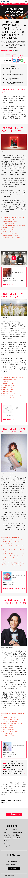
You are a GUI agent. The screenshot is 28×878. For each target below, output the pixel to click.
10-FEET (8, 284)
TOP (1, 3)
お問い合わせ (13, 868)
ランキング (7, 840)
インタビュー (7, 835)
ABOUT (15, 829)
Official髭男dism (10, 419)
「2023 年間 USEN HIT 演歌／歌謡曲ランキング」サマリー (15, 83)
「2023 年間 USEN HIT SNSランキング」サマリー (14, 75)
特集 (5, 832)
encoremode (7, 837)
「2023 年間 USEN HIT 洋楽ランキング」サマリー (14, 79)
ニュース (6, 829)
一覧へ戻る (13, 814)
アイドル (6, 843)
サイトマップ (16, 837)
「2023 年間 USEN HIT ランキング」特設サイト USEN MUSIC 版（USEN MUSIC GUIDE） (13, 765)
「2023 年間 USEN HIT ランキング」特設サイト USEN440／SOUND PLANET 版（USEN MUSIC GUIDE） (13, 771)
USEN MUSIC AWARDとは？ (12, 68)
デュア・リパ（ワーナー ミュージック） (14, 589)
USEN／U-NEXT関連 (12, 3)
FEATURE (5, 3)
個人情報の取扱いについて (13, 864)
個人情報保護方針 (12, 861)
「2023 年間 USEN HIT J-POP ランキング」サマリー (15, 71)
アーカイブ (7, 846)
